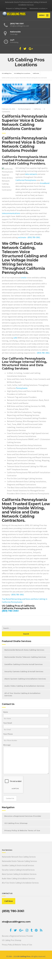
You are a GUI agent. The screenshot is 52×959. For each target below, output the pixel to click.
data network (31, 174)
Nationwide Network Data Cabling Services (24, 650)
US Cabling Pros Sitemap (16, 823)
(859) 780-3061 (34, 237)
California (37, 109)
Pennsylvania (30, 180)
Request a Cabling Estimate (16, 8)
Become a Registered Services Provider (22, 816)
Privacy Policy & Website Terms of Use (22, 830)
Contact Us (10, 798)
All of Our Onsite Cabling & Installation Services (22, 694)
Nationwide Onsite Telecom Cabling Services (25, 657)
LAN (15, 337)
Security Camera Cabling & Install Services (23, 671)
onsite (24, 277)
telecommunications (11, 213)
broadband (44, 183)
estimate (22, 237)
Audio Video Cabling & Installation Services (24, 686)
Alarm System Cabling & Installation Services (25, 679)
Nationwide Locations (38, 8)
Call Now (8, 901)
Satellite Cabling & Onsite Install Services (23, 664)
